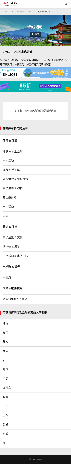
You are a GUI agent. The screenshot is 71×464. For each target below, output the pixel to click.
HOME (5, 12)
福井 (30, 12)
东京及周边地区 (18, 12)
